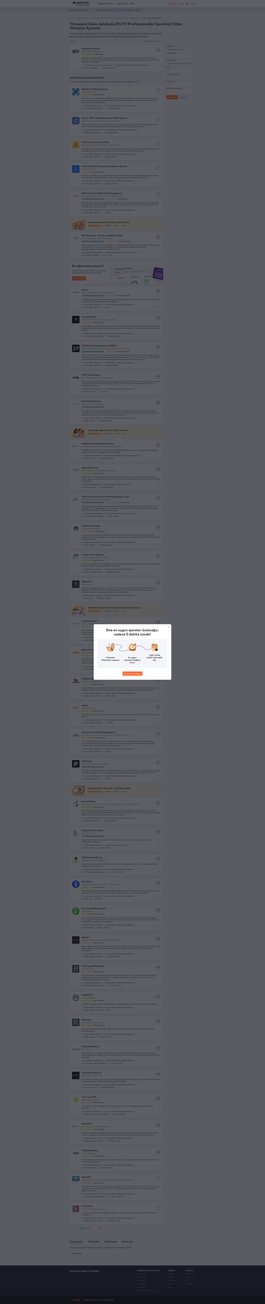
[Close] (168, 626)
